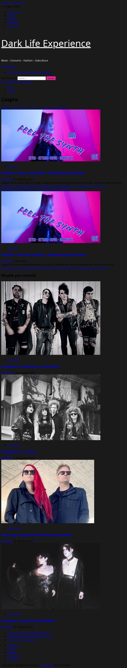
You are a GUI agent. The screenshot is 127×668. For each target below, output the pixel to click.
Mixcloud (12, 166)
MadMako (7, 179)
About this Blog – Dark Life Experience (29, 72)
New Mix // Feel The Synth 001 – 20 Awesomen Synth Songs (35, 189)
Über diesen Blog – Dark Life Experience (30, 636)
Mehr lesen (53, 186)
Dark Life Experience (46, 43)
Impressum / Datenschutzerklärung (28, 633)
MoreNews (46, 665)
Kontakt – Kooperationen (22, 639)
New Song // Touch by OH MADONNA (28, 621)
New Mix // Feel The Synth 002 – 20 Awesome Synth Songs (34, 108)
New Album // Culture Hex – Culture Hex (30, 366)
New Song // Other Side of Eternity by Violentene (36, 535)
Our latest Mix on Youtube (16, 82)
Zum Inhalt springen (13, 3)
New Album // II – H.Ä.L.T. (19, 452)
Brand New (13, 360)
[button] (8, 66)
